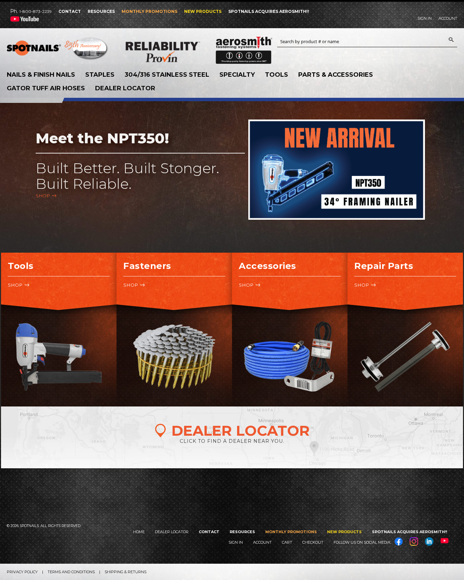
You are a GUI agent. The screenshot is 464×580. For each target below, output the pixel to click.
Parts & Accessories (335, 74)
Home (139, 531)
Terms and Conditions (71, 571)
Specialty (237, 74)
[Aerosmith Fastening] (244, 48)
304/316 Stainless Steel (167, 74)
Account (448, 18)
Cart (287, 542)
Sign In (424, 18)
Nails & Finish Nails (41, 74)
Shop (43, 195)
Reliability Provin (177, 52)
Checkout (312, 542)
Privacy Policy (22, 571)
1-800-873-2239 (35, 11)
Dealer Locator (125, 88)
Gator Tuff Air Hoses (46, 88)
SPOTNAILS (58, 50)
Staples (99, 74)
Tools (276, 74)
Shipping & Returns (125, 571)
